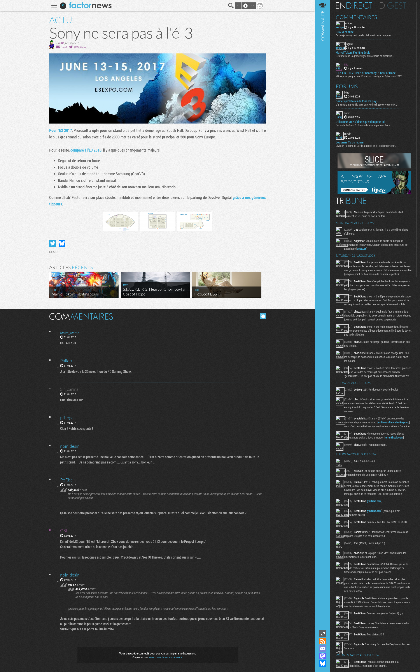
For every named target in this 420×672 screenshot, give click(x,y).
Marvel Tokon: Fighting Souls (353, 52)
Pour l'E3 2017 (60, 130)
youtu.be (361, 249)
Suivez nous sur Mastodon (322, 656)
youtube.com (374, 501)
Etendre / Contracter (322, 633)
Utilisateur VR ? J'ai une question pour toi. (360, 122)
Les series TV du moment (350, 142)
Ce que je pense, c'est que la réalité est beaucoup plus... (364, 35)
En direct (354, 5)
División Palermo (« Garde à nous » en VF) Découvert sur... (366, 145)
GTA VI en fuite (345, 32)
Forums (347, 86)
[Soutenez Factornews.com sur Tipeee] (374, 192)
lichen (347, 92)
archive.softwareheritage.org (393, 422)
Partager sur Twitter (52, 243)
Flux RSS (322, 641)
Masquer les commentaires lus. (263, 316)
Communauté (323, 314)
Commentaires (356, 17)
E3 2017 (53, 252)
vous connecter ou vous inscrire (165, 657)
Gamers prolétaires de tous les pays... (358, 101)
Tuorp (347, 113)
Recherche (231, 5)
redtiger (348, 23)
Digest (393, 5)
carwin (347, 133)
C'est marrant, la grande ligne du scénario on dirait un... (365, 56)
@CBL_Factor (80, 47)
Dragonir (348, 44)
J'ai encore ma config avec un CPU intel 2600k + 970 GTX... (366, 104)
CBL (61, 43)
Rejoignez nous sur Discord (322, 648)
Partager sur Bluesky (62, 243)
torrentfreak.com (394, 437)
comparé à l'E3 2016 (86, 150)
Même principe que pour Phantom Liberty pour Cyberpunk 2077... (370, 76)
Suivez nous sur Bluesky (322, 663)
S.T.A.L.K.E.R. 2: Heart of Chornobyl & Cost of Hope (366, 73)
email (64, 47)
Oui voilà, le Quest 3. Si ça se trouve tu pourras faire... (364, 125)
